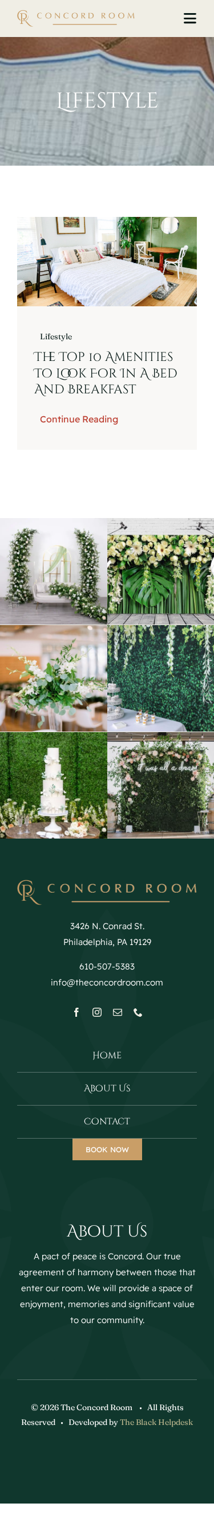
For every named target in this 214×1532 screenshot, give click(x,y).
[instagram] (97, 1012)
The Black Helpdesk (156, 1422)
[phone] (138, 1012)
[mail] (117, 1012)
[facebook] (76, 1012)
